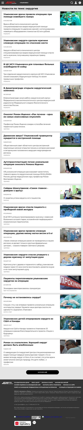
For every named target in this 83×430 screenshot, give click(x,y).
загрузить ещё (42, 372)
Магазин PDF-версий (61, 382)
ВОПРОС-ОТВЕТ (8, 312)
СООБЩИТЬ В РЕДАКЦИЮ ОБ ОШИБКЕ (70, 387)
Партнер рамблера (70, 417)
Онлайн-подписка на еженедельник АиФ (27, 385)
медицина (7, 33)
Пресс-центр (35, 382)
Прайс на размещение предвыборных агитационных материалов (35, 387)
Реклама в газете (47, 382)
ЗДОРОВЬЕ (7, 129)
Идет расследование (10, 290)
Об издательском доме (21, 382)
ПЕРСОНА (6, 200)
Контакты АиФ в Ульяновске (52, 385)
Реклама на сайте (69, 385)
